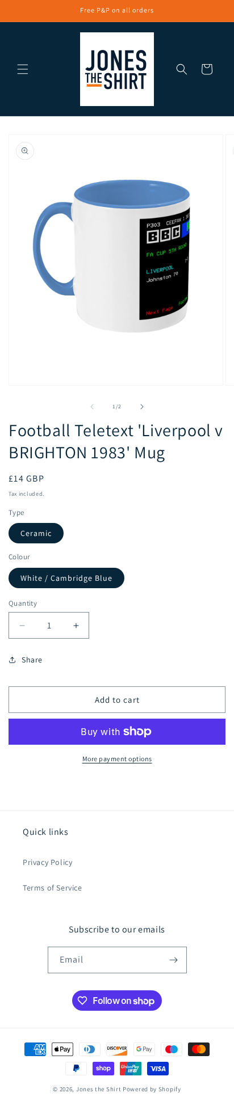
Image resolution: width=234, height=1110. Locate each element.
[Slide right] (141, 406)
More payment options (117, 758)
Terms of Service (52, 888)
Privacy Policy (47, 862)
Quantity (23, 603)
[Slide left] (92, 406)
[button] (22, 69)
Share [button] (32, 660)
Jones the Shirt (99, 1089)
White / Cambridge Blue (66, 578)
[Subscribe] (173, 960)
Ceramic (36, 533)
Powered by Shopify (152, 1089)
